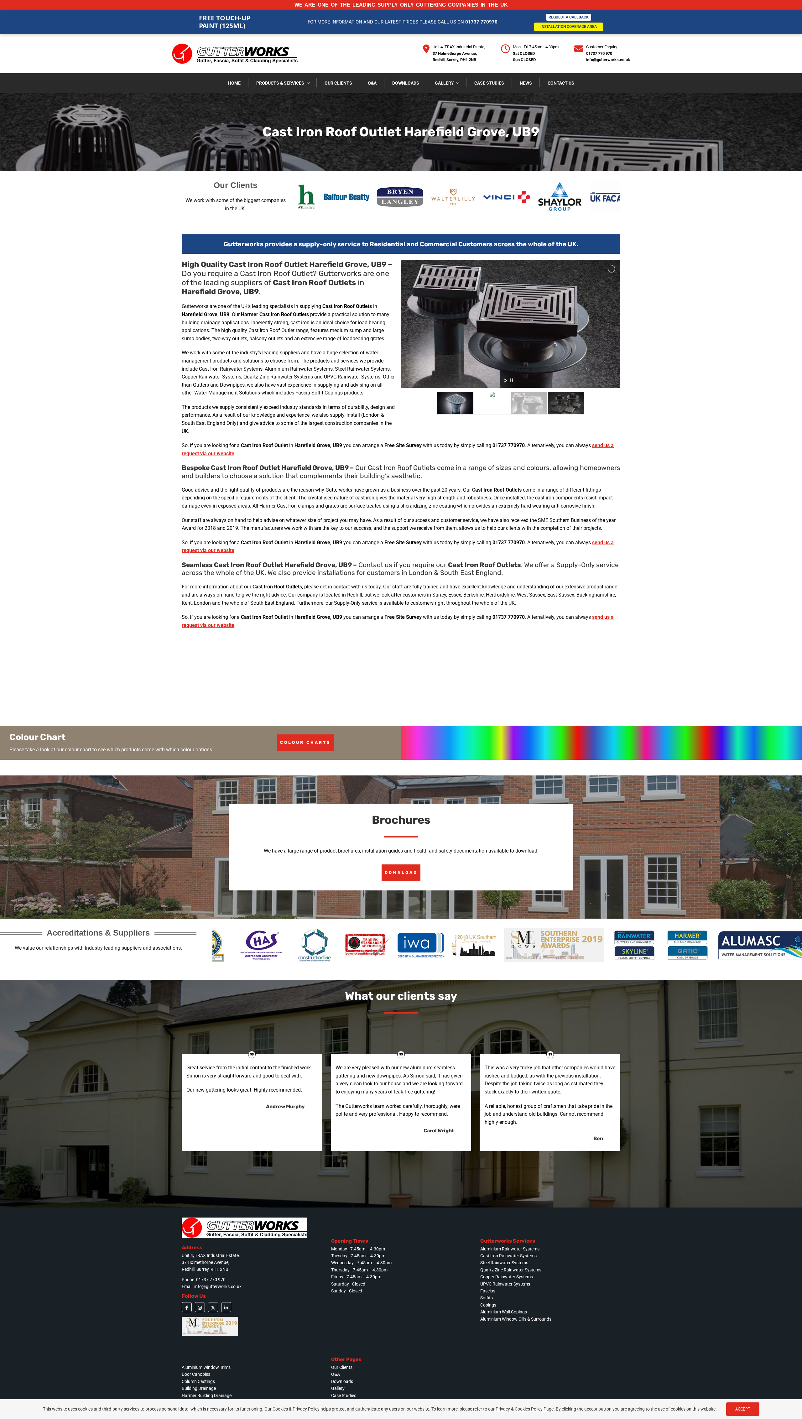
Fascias (487, 1290)
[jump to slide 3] (529, 403)
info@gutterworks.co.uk (608, 59)
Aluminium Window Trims (206, 1367)
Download (401, 872)
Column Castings (198, 1381)
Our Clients (341, 1367)
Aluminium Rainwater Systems (509, 1248)
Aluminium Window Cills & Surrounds (515, 1319)
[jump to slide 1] (455, 403)
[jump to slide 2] (492, 403)
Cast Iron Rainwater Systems (508, 1255)
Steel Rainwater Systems (504, 1262)
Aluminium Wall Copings (503, 1311)
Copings (488, 1304)
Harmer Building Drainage (207, 1395)
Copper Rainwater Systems (506, 1276)
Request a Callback (569, 17)
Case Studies (343, 1395)
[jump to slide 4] (566, 403)
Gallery (338, 1388)
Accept (742, 1409)
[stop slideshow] (511, 380)
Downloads (342, 1381)
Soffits (486, 1297)
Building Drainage (199, 1388)
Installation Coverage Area (568, 26)
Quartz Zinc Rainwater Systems (510, 1269)
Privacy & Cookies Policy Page (525, 1408)
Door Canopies (196, 1374)
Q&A (335, 1374)
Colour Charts (305, 742)
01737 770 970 (599, 53)
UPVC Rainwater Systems (505, 1283)
